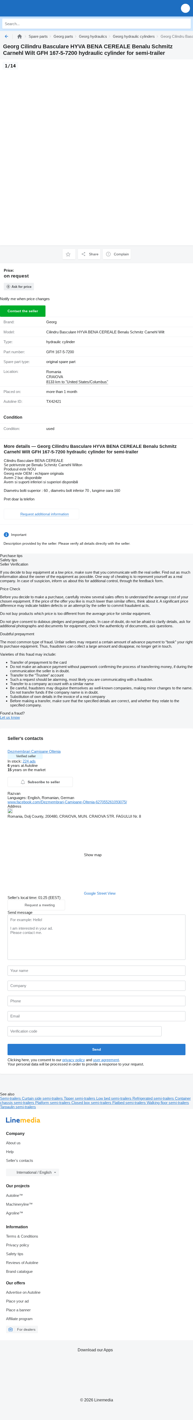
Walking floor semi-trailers (168, 1102)
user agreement (106, 1060)
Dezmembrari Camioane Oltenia (34, 751)
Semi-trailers (11, 1098)
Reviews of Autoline (22, 1262)
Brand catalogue (19, 1271)
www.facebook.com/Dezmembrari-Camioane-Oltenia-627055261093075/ (67, 802)
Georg (51, 322)
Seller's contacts (19, 1160)
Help (10, 1152)
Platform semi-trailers (53, 1102)
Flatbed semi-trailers (129, 1102)
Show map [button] (93, 855)
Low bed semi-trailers (114, 1098)
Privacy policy (17, 1245)
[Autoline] (19, 36)
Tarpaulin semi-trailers (18, 1107)
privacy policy (73, 1060)
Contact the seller (23, 311)
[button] (185, 8)
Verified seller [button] (26, 756)
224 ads (29, 761)
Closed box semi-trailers (91, 1102)
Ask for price (21, 287)
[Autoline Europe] (32, 8)
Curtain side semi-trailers (43, 1098)
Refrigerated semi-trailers (153, 1098)
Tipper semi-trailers (80, 1098)
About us (13, 1143)
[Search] (186, 24)
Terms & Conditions (22, 1236)
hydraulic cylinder (60, 342)
